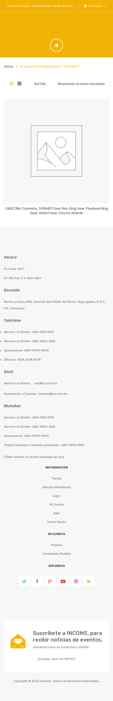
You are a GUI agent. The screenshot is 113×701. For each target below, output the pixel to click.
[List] (19, 84)
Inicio (8, 66)
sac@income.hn (63, 5)
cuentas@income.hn (53, 394)
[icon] (56, 45)
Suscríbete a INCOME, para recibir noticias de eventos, (67, 636)
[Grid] (11, 84)
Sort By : (40, 84)
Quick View (57, 195)
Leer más (56, 211)
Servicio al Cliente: (17, 383)
